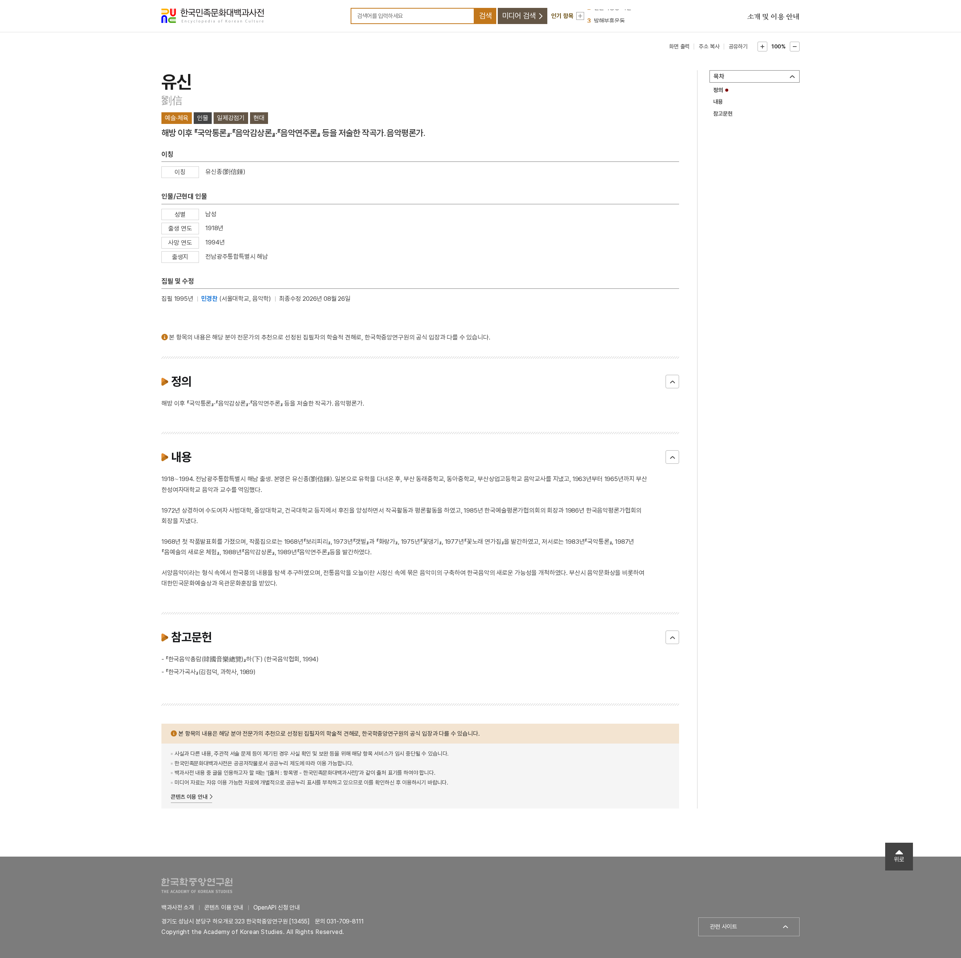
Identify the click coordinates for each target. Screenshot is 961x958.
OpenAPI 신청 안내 (276, 907)
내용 (718, 101)
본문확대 (762, 46)
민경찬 (209, 298)
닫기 (672, 381)
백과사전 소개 (177, 907)
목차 (719, 76)
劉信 (171, 100)
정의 (718, 90)
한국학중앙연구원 (196, 885)
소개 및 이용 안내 (773, 17)
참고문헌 (722, 113)
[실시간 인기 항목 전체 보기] (580, 16)
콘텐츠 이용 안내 (189, 797)
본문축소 (795, 46)
